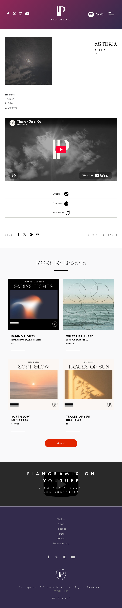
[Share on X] (25, 234)
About (61, 533)
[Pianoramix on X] (14, 13)
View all (61, 443)
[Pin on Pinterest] (31, 234)
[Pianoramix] (61, 14)
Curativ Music (54, 587)
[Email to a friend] (37, 234)
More (34, 319)
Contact (61, 538)
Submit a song (61, 543)
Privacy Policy (61, 591)
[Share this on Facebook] (18, 234)
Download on (58, 212)
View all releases (102, 235)
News (61, 524)
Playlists (61, 519)
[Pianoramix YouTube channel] (27, 13)
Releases (61, 528)
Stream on (58, 194)
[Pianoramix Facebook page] (8, 13)
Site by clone (61, 598)
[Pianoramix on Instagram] (20, 13)
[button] (111, 14)
